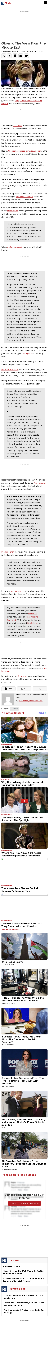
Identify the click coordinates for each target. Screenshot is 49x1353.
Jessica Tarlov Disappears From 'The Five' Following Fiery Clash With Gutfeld (22, 1081)
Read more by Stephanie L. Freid (31, 701)
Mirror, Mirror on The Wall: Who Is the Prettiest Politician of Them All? (22, 999)
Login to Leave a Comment (24, 1203)
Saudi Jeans (27, 353)
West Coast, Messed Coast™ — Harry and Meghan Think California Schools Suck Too (23, 1122)
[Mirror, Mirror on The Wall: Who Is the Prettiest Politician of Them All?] (24, 982)
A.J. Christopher (7, 964)
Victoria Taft (6, 1128)
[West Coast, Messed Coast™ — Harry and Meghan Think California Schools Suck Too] (24, 1103)
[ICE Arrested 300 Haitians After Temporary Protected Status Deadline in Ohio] (24, 1145)
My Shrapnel (12, 210)
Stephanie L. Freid (8, 51)
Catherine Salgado (9, 1169)
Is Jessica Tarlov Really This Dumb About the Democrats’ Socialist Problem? (21, 1039)
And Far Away (40, 483)
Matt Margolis (7, 1045)
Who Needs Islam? (12, 961)
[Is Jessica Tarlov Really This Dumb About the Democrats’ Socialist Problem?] (24, 1020)
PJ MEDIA (14, 709)
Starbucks (32, 613)
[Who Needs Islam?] (24, 946)
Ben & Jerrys (32, 623)
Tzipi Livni (22, 676)
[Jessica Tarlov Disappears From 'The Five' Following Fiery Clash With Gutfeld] (24, 1062)
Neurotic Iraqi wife (9, 369)
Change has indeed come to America (24, 151)
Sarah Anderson (8, 1003)
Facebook (17, 125)
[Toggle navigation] (45, 3)
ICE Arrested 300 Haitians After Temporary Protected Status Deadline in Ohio (23, 1164)
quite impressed (14, 247)
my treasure (15, 591)
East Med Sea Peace (24, 196)
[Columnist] (8, 699)
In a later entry (7, 551)
